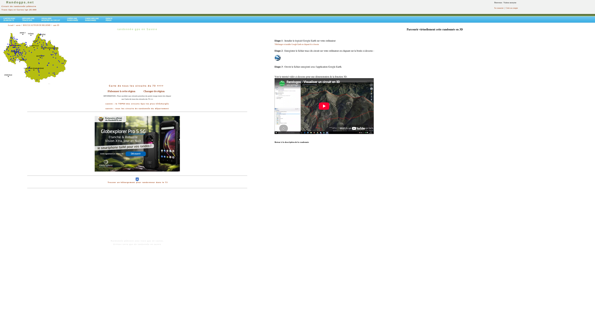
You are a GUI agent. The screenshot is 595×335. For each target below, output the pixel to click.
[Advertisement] (137, 215)
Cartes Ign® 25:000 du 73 (9, 19)
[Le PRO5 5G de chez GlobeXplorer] (137, 174)
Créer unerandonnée (72, 19)
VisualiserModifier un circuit (50, 19)
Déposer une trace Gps (28, 19)
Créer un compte (512, 8)
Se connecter (499, 8)
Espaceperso (109, 19)
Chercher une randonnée (92, 19)
